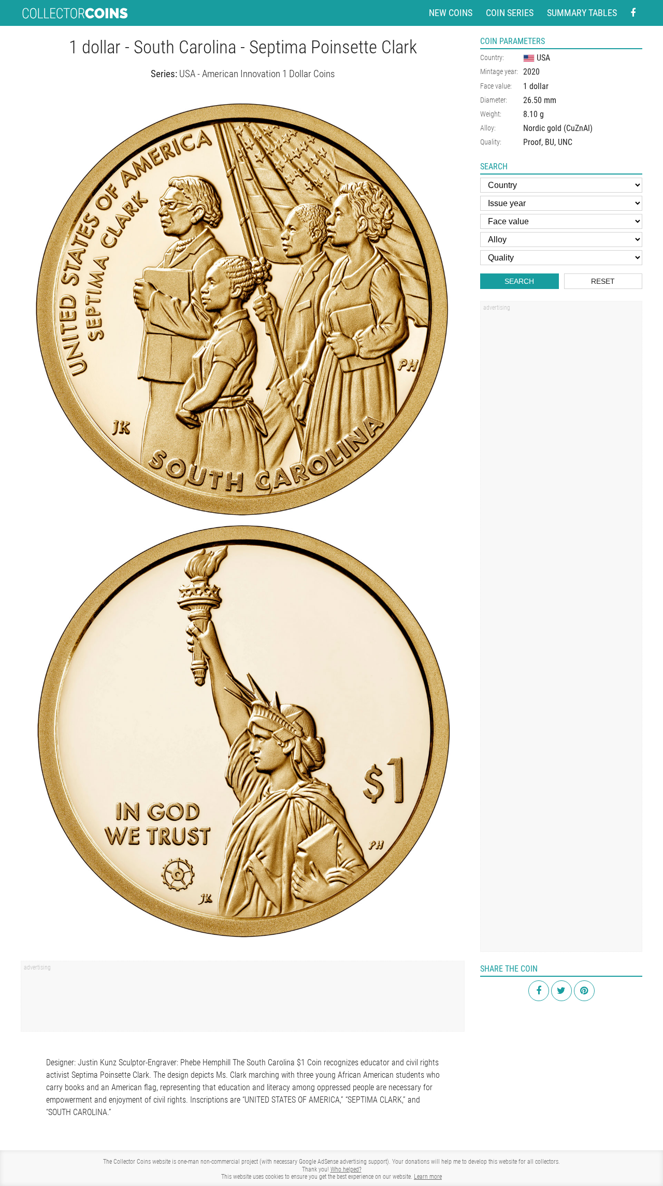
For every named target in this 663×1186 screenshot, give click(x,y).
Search (519, 281)
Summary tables (582, 12)
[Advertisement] (243, 999)
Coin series (510, 12)
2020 (531, 72)
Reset (603, 281)
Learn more (428, 1176)
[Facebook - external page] (633, 13)
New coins (450, 12)
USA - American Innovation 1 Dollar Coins (257, 74)
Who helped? (346, 1169)
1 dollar (536, 86)
